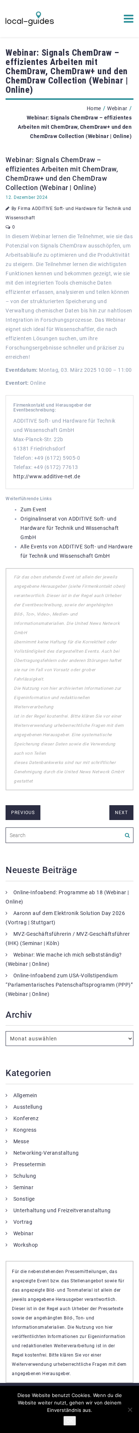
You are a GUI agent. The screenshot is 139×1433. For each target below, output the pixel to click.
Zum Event (33, 509)
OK (69, 1421)
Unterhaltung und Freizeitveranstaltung (62, 1210)
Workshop (25, 1245)
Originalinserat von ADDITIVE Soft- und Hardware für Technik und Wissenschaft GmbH (69, 528)
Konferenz (26, 1118)
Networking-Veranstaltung (46, 1153)
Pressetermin (29, 1164)
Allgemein (25, 1095)
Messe (21, 1141)
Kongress (25, 1130)
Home (94, 108)
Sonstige (24, 1199)
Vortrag (23, 1222)
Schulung (24, 1176)
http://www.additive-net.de (46, 476)
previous (23, 812)
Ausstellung (28, 1107)
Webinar (117, 108)
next (121, 812)
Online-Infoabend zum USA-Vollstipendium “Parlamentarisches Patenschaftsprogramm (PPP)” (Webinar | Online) (69, 985)
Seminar (23, 1187)
